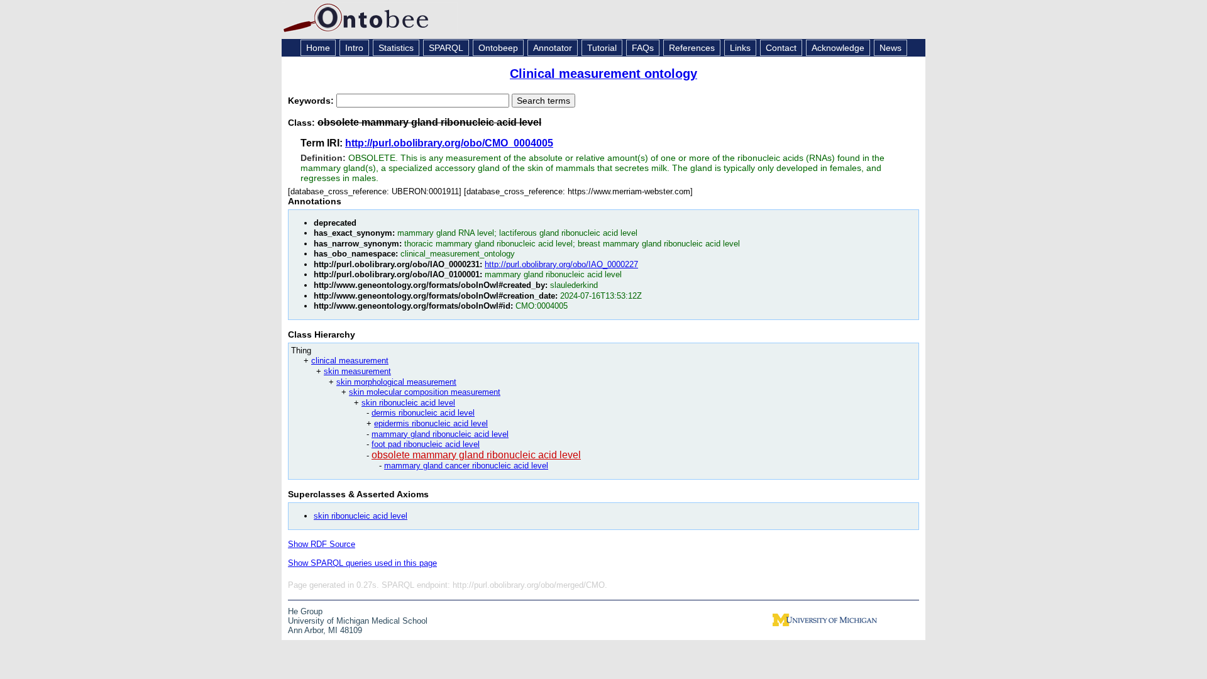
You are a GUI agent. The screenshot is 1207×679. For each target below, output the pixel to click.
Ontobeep (498, 48)
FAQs (643, 48)
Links (740, 48)
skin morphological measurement (396, 382)
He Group (305, 611)
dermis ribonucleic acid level (423, 412)
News (890, 48)
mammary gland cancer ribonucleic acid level (466, 465)
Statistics (396, 48)
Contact (781, 48)
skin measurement (357, 371)
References (692, 48)
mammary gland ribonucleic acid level (440, 434)
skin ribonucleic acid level (408, 402)
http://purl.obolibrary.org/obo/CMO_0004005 (449, 143)
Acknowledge (838, 48)
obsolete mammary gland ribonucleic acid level (476, 455)
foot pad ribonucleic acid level (426, 444)
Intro (354, 48)
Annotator (552, 48)
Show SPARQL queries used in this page (362, 563)
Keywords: (312, 101)
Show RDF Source (321, 544)
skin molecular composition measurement (424, 392)
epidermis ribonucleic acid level (431, 423)
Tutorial (602, 48)
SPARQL (446, 48)
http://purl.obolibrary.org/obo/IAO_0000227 (561, 264)
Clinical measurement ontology (603, 73)
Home (318, 48)
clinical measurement (350, 360)
